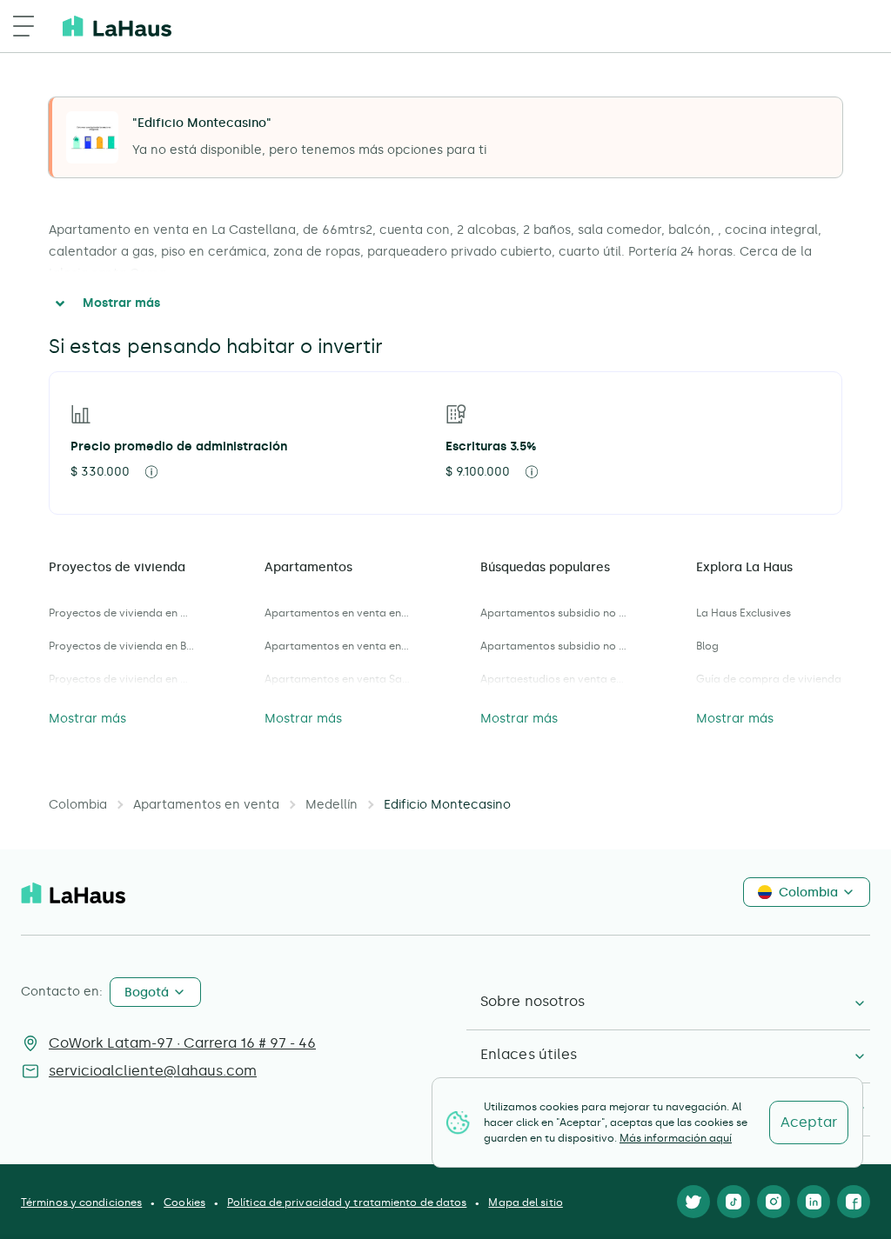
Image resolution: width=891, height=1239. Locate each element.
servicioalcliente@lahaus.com (153, 1070)
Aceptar (808, 1122)
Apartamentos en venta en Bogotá (338, 613)
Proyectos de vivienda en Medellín (122, 613)
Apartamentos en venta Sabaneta (338, 679)
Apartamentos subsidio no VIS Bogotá (553, 613)
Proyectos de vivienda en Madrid (122, 679)
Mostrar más (121, 303)
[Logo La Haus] (117, 26)
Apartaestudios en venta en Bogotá (553, 679)
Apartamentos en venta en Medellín (338, 646)
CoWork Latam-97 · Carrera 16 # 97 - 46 (182, 1043)
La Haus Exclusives (743, 613)
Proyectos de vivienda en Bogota (122, 646)
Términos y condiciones (81, 1202)
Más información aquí (676, 1138)
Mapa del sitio (525, 1202)
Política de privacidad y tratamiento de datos (347, 1202)
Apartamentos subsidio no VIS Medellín (553, 646)
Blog (707, 646)
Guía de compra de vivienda (768, 679)
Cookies (184, 1202)
